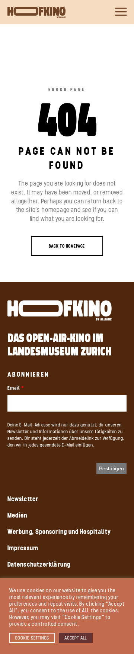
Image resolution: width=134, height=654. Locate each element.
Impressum (22, 548)
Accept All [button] (75, 638)
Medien (17, 515)
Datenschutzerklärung (38, 564)
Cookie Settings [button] (32, 638)
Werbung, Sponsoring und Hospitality (59, 532)
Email (13, 388)
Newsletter (22, 499)
